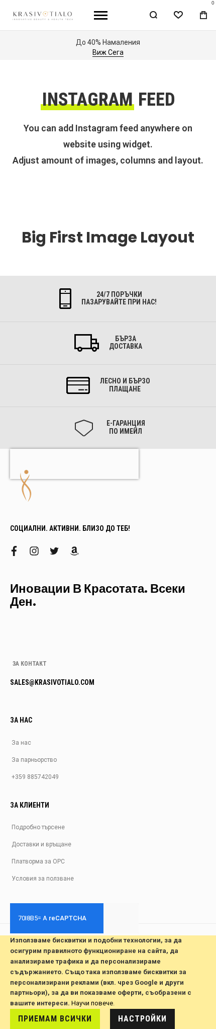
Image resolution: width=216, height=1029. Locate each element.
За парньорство (34, 759)
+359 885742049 (35, 776)
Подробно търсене (38, 827)
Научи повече (92, 1003)
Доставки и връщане (41, 844)
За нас (21, 742)
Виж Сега (108, 52)
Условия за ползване (43, 878)
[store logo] (43, 15)
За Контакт (30, 663)
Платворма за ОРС (38, 861)
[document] (108, 982)
